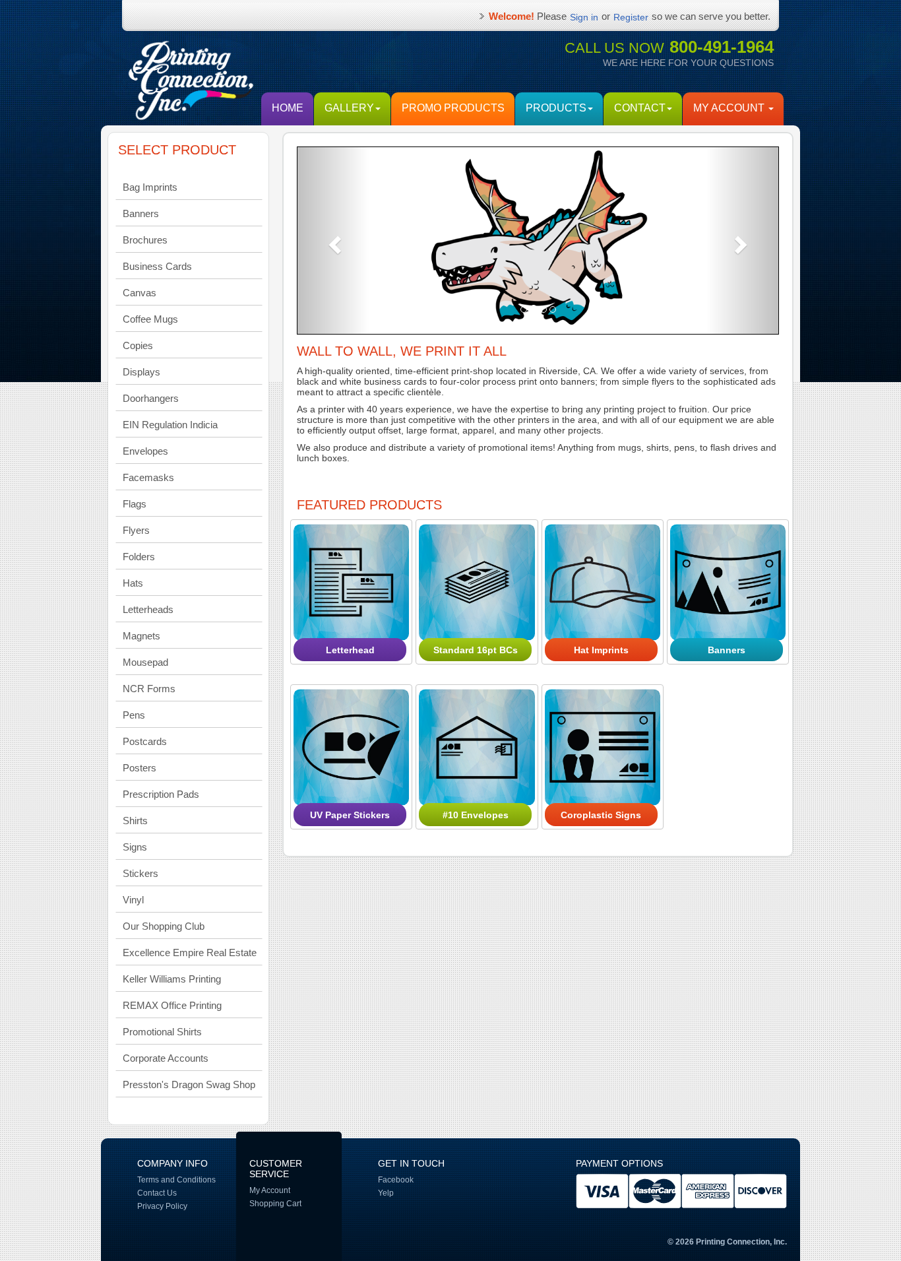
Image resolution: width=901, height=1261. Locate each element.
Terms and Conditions (176, 1179)
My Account (269, 1190)
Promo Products (453, 107)
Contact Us (157, 1193)
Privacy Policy (162, 1206)
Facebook (396, 1179)
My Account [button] (730, 107)
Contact (640, 107)
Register (630, 17)
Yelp (386, 1193)
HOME (287, 107)
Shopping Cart (275, 1203)
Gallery (349, 107)
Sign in (584, 17)
